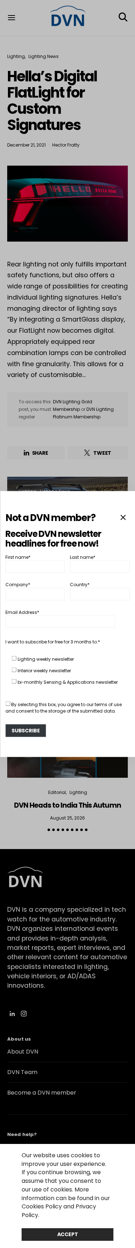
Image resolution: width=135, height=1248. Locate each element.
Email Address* (22, 612)
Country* (80, 585)
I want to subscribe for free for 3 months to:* (52, 641)
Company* (17, 585)
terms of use (108, 704)
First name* (18, 557)
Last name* (82, 557)
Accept (67, 1234)
